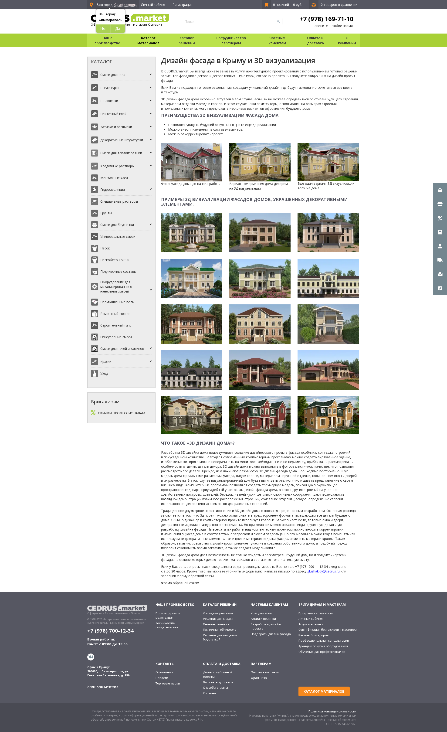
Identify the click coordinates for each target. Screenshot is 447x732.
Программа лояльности (315, 613)
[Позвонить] (440, 288)
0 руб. (297, 4)
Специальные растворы (119, 201)
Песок (105, 248)
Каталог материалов (148, 40)
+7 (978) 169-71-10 (326, 19)
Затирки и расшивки (116, 127)
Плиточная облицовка (219, 629)
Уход (104, 373)
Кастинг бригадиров (313, 635)
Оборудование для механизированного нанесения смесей (116, 286)
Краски (105, 361)
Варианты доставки (218, 682)
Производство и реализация (168, 615)
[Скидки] (440, 218)
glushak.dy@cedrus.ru (323, 571)
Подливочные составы (118, 271)
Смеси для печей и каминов (122, 348)
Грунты (106, 213)
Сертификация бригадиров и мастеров (327, 629)
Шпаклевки (109, 101)
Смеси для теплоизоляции (121, 153)
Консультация (261, 613)
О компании (164, 672)
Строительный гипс (115, 325)
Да (117, 29)
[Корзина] (440, 190)
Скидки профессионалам (121, 413)
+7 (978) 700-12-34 (110, 630)
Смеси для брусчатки (117, 224)
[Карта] (440, 274)
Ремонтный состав (115, 313)
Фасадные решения (218, 613)
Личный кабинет (154, 4)
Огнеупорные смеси (116, 337)
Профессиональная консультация (323, 640)
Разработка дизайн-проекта (266, 626)
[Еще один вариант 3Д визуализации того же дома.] (328, 162)
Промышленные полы (117, 302)
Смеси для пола (112, 74)
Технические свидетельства (167, 625)
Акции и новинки (263, 618)
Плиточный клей (113, 114)
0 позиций (281, 4)
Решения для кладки (218, 618)
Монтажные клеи (114, 178)
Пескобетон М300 (114, 260)
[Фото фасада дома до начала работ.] (191, 162)
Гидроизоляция (112, 189)
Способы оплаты (215, 687)
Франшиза (259, 678)
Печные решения (216, 624)
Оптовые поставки (265, 672)
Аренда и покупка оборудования (323, 646)
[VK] (91, 657)
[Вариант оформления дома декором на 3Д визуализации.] (260, 162)
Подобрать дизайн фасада (271, 634)
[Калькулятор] (440, 232)
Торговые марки (168, 683)
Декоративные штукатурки (121, 140)
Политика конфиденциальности (332, 711)
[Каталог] (440, 204)
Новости (162, 678)
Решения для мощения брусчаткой (220, 637)
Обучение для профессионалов (321, 652)
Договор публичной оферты (218, 674)
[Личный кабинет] (440, 246)
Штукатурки (109, 87)
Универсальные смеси (117, 236)
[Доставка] (440, 260)
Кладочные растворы (117, 166)
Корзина (209, 693)
